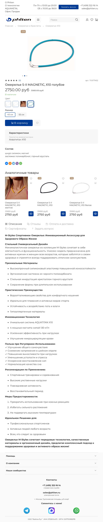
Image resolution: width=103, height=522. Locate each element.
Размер (9, 110)
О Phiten (9, 2)
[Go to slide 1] (22, 75)
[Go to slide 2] (24, 75)
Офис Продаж (12, 11)
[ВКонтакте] (6, 163)
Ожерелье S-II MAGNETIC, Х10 (45, 203)
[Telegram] (13, 163)
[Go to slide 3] (26, 75)
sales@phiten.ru (90, 8)
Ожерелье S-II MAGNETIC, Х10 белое (80, 203)
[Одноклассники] (10, 163)
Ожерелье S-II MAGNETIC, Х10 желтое (12, 205)
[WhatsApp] (20, 163)
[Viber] (17, 163)
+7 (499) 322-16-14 (89, 5)
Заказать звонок (68, 7)
